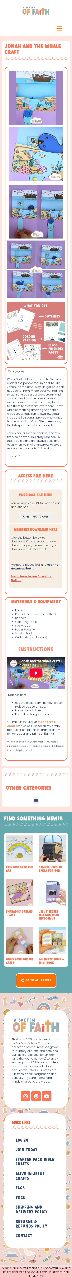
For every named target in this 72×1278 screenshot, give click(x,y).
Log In (22, 1140)
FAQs (20, 1188)
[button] (59, 28)
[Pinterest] (36, 1096)
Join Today (26, 1150)
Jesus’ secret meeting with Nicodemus (49, 915)
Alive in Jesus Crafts (30, 1176)
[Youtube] (46, 1096)
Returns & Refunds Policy (31, 1224)
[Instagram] (25, 1096)
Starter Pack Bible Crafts (35, 1162)
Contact (24, 1236)
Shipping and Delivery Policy (32, 1209)
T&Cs (20, 1198)
